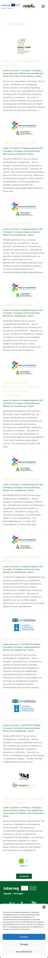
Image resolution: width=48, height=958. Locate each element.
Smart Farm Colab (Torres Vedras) (18, 76)
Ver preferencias (24, 951)
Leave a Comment (11, 70)
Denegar (24, 944)
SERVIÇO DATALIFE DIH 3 (22, 720)
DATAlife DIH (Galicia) (30, 644)
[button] (44, 907)
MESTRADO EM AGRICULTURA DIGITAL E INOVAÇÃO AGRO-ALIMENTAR (21, 389)
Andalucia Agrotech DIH (32, 148)
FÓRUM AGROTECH (18, 224)
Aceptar (24, 937)
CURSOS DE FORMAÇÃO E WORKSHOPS (23, 559)
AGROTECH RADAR (17, 305)
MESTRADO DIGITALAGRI (22, 479)
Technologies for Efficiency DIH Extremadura (23, 813)
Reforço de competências (31, 73)
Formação (25, 70)
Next (24, 865)
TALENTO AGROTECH (19, 143)
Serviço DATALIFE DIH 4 (21, 639)
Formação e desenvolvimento (26, 151)
